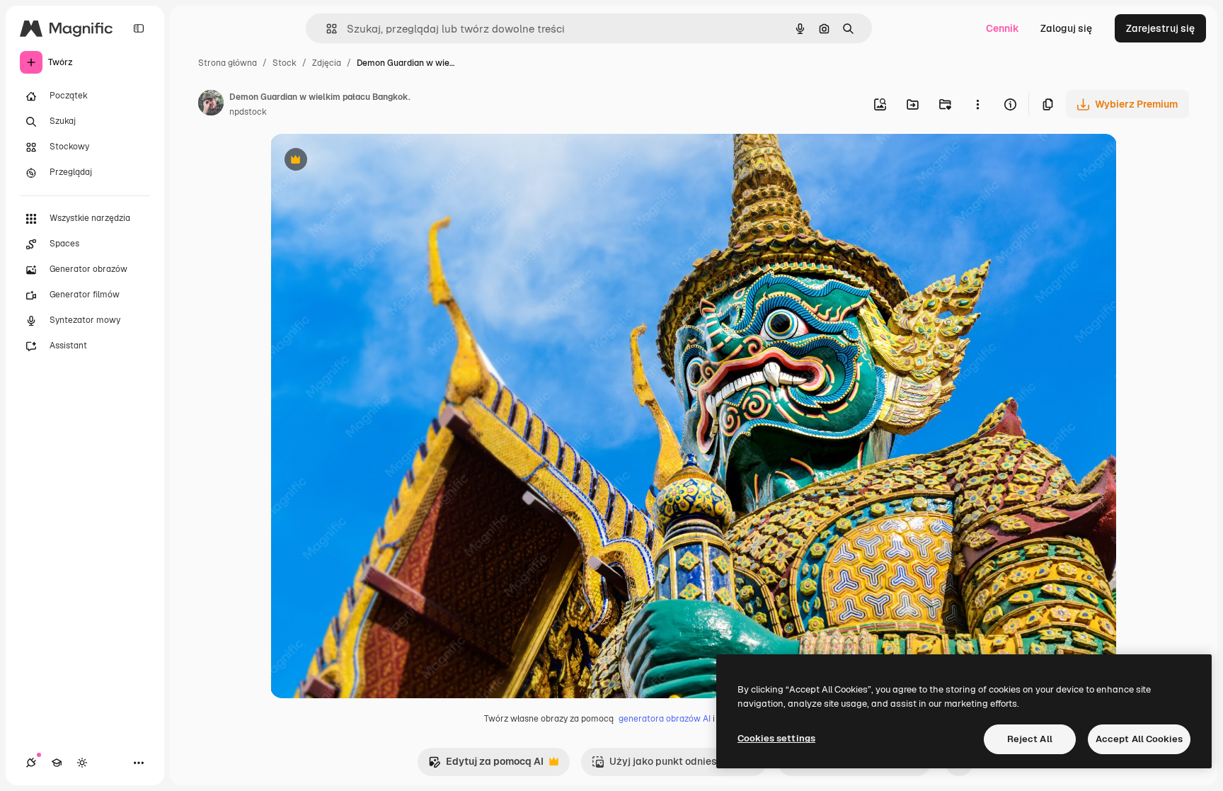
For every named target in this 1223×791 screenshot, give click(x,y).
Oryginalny (368, 161)
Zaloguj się (1066, 28)
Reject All (1029, 739)
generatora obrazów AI (665, 718)
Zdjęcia (326, 63)
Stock (284, 63)
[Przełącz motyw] (82, 762)
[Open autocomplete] (325, 28)
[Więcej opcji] (977, 104)
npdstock (248, 112)
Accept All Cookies (1139, 739)
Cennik (1002, 28)
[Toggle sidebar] (138, 28)
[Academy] (56, 762)
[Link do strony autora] (211, 105)
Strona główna (227, 63)
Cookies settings (776, 738)
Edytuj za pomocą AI (486, 765)
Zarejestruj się (1160, 28)
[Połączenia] (31, 762)
